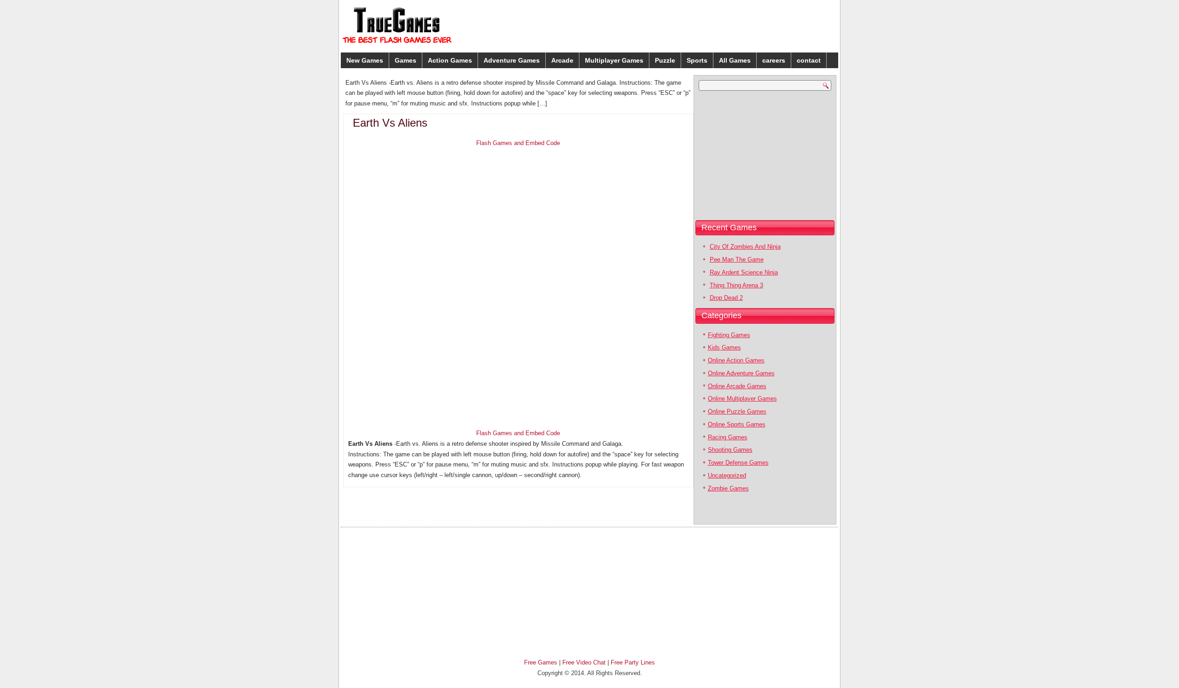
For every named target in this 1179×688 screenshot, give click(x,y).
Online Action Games (736, 360)
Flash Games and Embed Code (518, 143)
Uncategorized (727, 475)
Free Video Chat (584, 662)
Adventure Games (512, 60)
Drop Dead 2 (726, 297)
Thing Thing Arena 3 (736, 285)
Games (405, 60)
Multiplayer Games (614, 60)
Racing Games (727, 437)
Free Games (540, 662)
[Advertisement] (764, 25)
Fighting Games (729, 335)
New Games (364, 60)
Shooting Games (730, 449)
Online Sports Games (736, 424)
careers (773, 60)
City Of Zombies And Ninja (745, 246)
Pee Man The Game (737, 259)
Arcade (562, 60)
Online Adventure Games (741, 373)
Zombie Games (728, 488)
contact (809, 60)
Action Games (450, 60)
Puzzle (665, 60)
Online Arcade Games (737, 386)
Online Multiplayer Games (742, 398)
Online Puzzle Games (737, 411)
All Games (735, 60)
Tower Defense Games (738, 462)
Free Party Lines (633, 662)
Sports (697, 60)
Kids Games (724, 347)
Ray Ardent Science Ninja (744, 272)
